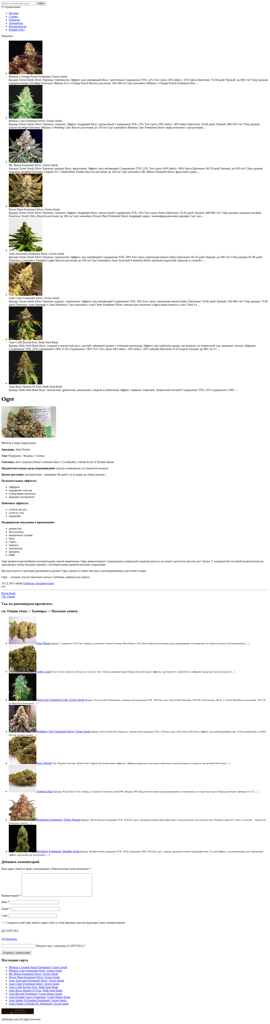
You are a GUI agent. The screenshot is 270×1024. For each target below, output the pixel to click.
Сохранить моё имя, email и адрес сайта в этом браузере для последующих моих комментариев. (65, 922)
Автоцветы (16, 23)
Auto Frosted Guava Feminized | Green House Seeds (39, 997)
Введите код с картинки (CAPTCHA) (59, 945)
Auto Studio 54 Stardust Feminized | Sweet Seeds (37, 1000)
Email (5, 908)
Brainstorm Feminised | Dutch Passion (58, 819)
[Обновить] (9, 939)
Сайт (4, 915)
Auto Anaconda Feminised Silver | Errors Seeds (36, 980)
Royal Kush (8, 593)
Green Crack (43, 671)
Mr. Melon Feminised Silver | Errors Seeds (33, 973)
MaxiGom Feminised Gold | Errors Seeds (60, 699)
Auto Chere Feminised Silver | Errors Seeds (34, 983)
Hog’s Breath (44, 763)
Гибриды (14, 19)
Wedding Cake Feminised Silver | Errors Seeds (63, 731)
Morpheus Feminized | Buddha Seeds (58, 851)
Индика (14, 13)
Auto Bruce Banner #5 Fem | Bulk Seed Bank (35, 990)
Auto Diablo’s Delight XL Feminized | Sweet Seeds (39, 1003)
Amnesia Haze (44, 791)
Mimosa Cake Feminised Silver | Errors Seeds (35, 970)
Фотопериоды (17, 26)
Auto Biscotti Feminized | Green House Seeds (35, 993)
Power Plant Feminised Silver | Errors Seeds (34, 977)
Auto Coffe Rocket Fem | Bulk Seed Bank (33, 987)
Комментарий (11, 895)
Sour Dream (43, 643)
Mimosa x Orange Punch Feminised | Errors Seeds (38, 967)
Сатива (13, 16)
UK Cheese (8, 596)
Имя (5, 902)
